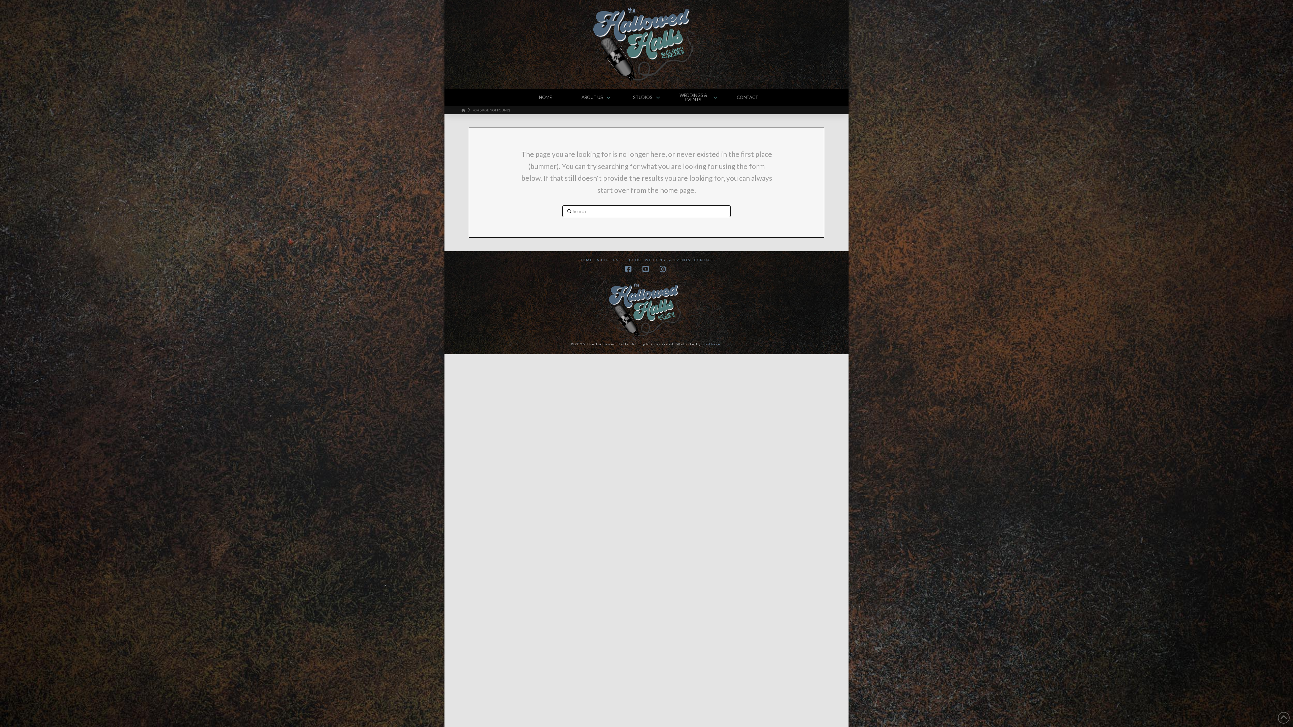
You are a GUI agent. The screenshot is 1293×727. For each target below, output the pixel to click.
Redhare (711, 344)
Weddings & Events (667, 260)
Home (586, 260)
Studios (632, 260)
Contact (704, 260)
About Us (608, 260)
